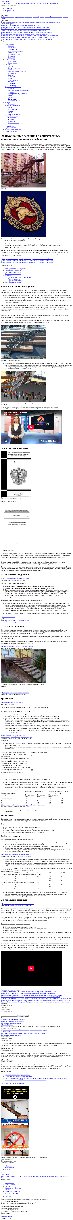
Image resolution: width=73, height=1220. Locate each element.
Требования (8, 275)
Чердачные (11, 58)
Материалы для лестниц (12, 105)
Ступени (11, 82)
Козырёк (11, 70)
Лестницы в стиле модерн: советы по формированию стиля (20, 25)
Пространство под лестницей (17, 94)
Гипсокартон (12, 109)
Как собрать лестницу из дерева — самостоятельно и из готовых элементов (25, 29)
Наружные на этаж (14, 54)
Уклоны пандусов (14, 279)
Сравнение (11, 97)
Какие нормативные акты (13, 270)
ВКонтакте (8, 8)
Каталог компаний (11, 131)
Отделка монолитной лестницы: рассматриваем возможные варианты (23, 30)
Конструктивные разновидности (19, 90)
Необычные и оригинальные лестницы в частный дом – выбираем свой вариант (27, 39)
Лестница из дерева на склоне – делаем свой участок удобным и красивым (25, 27)
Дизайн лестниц (10, 59)
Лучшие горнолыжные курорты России (17, 1075)
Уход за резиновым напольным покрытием (18, 1076)
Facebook (7, 12)
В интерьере (12, 61)
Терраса (7, 102)
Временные (12, 47)
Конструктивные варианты (17, 71)
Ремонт (10, 78)
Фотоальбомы (9, 126)
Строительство (13, 80)
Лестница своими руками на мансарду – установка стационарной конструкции (26, 32)
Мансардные (12, 52)
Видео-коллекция (10, 128)
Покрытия (11, 121)
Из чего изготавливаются (13, 274)
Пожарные (11, 56)
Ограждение (12, 73)
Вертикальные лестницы (13, 282)
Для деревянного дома (15, 51)
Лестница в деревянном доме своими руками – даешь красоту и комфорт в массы (27, 37)
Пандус (10, 75)
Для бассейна (12, 49)
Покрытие (11, 76)
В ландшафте (12, 63)
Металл (10, 112)
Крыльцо (7, 64)
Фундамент (12, 85)
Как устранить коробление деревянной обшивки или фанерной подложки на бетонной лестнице (36, 1078)
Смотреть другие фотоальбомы (11, 1035)
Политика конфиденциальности (11, 1178)
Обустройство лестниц (12, 116)
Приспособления (13, 123)
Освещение (12, 117)
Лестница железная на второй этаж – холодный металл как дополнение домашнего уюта (29, 36)
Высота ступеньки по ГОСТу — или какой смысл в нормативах (25, 1080)
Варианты (11, 104)
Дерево (10, 111)
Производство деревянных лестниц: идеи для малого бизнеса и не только (24, 34)
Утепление (11, 83)
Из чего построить (14, 68)
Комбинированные (14, 114)
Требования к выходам (15, 281)
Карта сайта (8, 1196)
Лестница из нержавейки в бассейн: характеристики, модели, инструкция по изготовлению (31, 22)
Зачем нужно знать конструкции (15, 269)
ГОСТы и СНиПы (7, 1025)
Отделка (11, 119)
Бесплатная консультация (13, 129)
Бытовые (11, 46)
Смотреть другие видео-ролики (11, 1023)
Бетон (10, 107)
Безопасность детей (14, 100)
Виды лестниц (9, 44)
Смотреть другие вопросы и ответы (12, 1083)
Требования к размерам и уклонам (19, 277)
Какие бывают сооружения (13, 272)
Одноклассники (10, 10)
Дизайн (10, 66)
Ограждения (12, 99)
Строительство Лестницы (13, 87)
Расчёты (11, 88)
